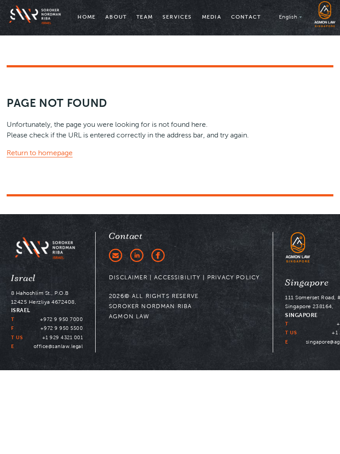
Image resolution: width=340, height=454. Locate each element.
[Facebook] (158, 255)
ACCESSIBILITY (177, 277)
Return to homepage (40, 153)
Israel (23, 278)
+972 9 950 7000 (61, 319)
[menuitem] (86, 18)
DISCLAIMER (128, 277)
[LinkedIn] (136, 255)
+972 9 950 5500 (61, 328)
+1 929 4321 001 (62, 337)
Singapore (307, 282)
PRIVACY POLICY (233, 277)
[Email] (115, 255)
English (288, 16)
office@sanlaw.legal (58, 346)
